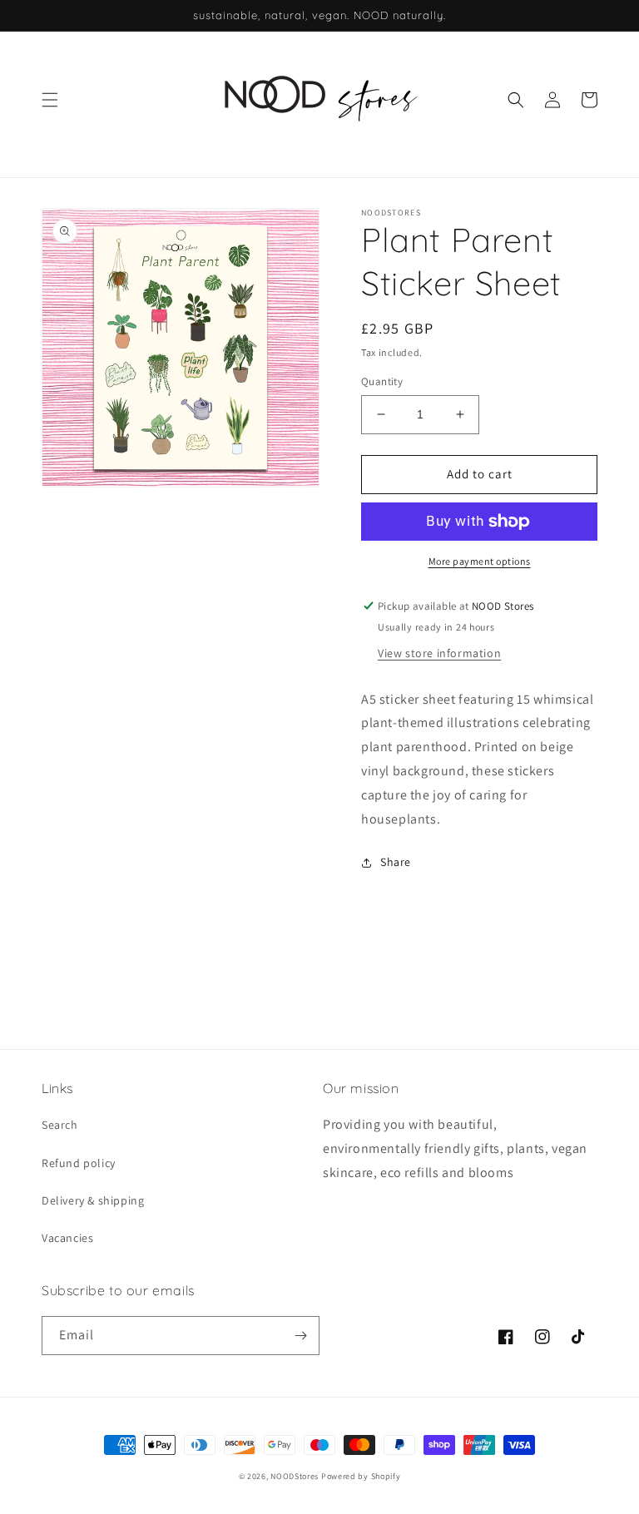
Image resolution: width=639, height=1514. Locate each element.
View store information (439, 653)
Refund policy (79, 1162)
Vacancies (67, 1237)
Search (60, 1124)
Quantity (382, 381)
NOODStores (294, 1476)
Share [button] (395, 861)
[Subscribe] (300, 1335)
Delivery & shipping (93, 1200)
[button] (50, 100)
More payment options (479, 561)
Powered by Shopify (361, 1476)
